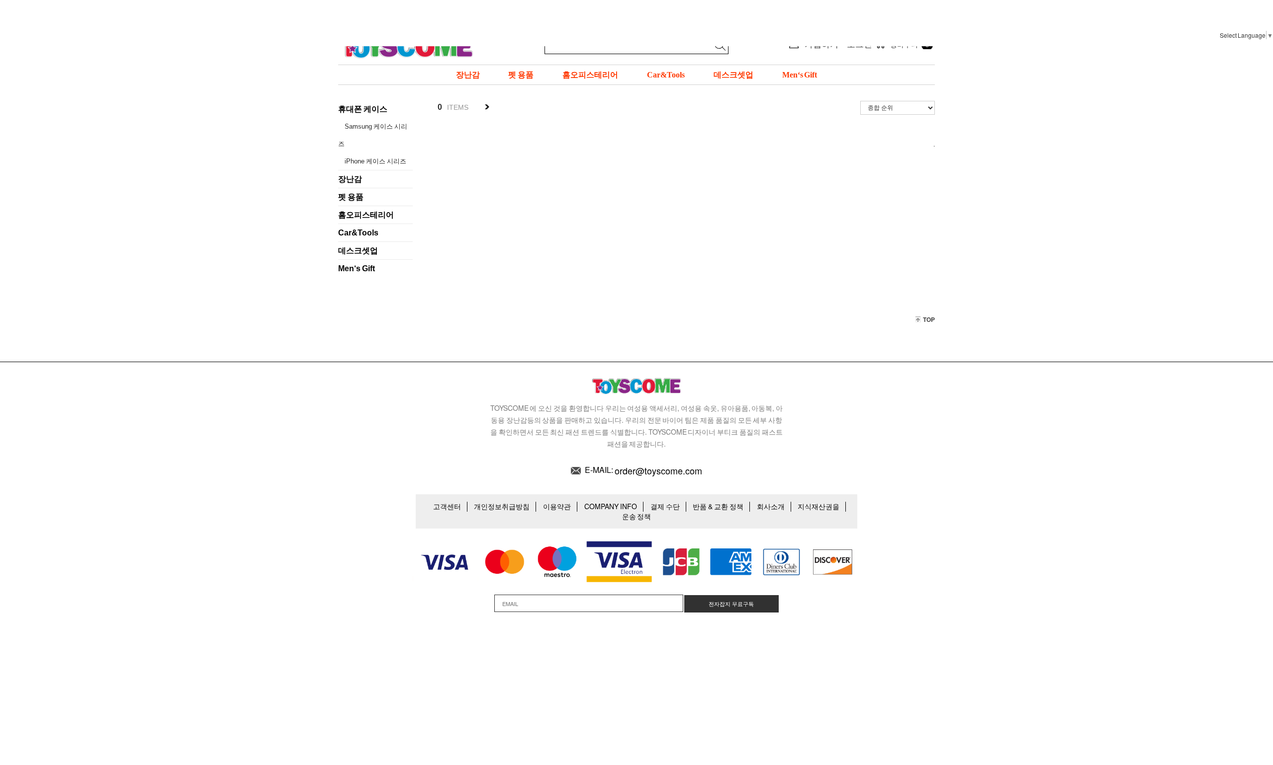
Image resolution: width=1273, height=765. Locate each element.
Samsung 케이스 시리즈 (372, 135)
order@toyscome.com (658, 470)
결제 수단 (665, 506)
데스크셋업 (733, 75)
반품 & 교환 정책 (718, 506)
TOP (929, 319)
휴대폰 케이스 (362, 109)
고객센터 (447, 506)
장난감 (468, 75)
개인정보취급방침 (502, 506)
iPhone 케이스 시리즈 (375, 161)
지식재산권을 (818, 506)
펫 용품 (521, 75)
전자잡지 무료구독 (731, 604)
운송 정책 (636, 516)
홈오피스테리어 (590, 75)
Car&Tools (666, 75)
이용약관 (557, 506)
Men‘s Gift (800, 75)
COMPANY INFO (610, 506)
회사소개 (771, 506)
